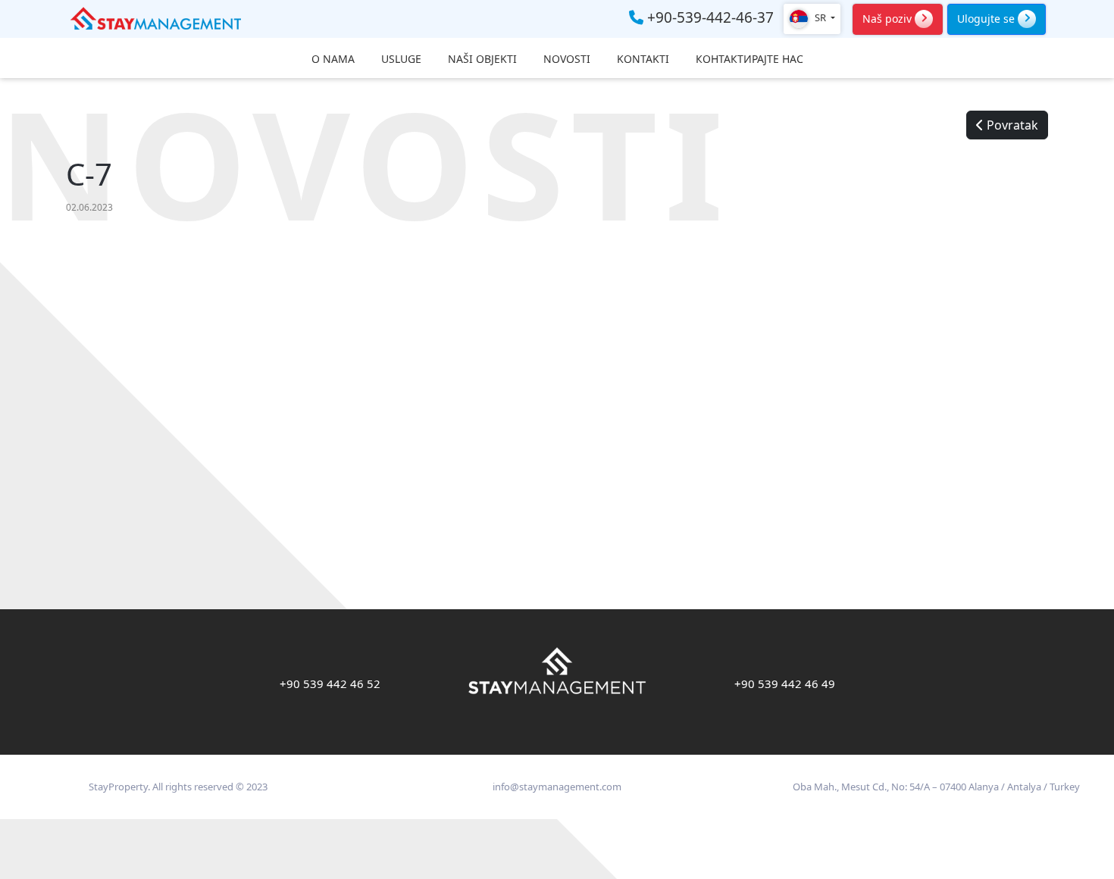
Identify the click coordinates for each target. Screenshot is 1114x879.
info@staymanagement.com (557, 786)
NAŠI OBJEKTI (482, 59)
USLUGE (401, 59)
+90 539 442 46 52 (330, 683)
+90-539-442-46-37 (708, 18)
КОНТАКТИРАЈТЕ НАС (749, 59)
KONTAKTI (643, 59)
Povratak (1011, 125)
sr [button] (820, 17)
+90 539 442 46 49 (784, 683)
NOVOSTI (566, 59)
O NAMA (333, 59)
